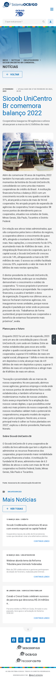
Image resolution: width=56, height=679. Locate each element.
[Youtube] (28, 640)
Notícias (15, 60)
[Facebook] (13, 640)
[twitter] (35, 640)
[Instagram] (20, 640)
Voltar (14, 74)
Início (5, 60)
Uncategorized (31, 60)
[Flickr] (42, 640)
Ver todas (16, 508)
